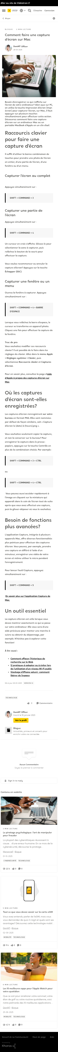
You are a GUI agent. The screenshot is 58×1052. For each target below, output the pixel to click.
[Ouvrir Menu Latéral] (4, 10)
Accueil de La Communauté (15, 1037)
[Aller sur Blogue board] (8, 730)
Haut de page (39, 1037)
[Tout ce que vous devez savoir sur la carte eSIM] (29, 890)
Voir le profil (21, 720)
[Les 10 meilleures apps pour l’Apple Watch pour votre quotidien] (29, 967)
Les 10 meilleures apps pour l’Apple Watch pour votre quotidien (28, 990)
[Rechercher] (29, 10)
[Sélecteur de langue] (23, 10)
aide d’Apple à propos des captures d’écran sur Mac (28, 378)
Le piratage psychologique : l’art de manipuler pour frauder (27, 834)
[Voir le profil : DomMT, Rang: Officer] (8, 48)
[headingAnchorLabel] (46, 146)
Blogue (7, 18)
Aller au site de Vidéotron (14, 3)
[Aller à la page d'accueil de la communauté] (13, 10)
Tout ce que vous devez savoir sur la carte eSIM (28, 911)
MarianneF (8, 851)
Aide (52, 1037)
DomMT (17, 46)
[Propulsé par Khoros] (29, 1045)
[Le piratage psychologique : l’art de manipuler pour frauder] (29, 811)
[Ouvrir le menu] (54, 18)
